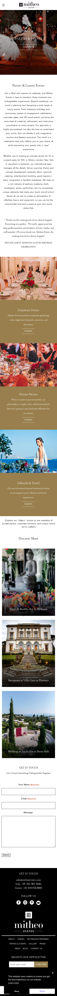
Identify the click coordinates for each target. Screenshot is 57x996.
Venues (20, 939)
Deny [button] (16, 991)
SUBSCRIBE (41, 964)
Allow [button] (42, 991)
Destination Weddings (38, 939)
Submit (6, 854)
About (11, 939)
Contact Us (36, 948)
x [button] (53, 972)
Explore (27, 46)
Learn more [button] (13, 983)
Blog (25, 948)
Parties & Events (18, 943)
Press (17, 948)
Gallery (33, 943)
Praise (43, 943)
